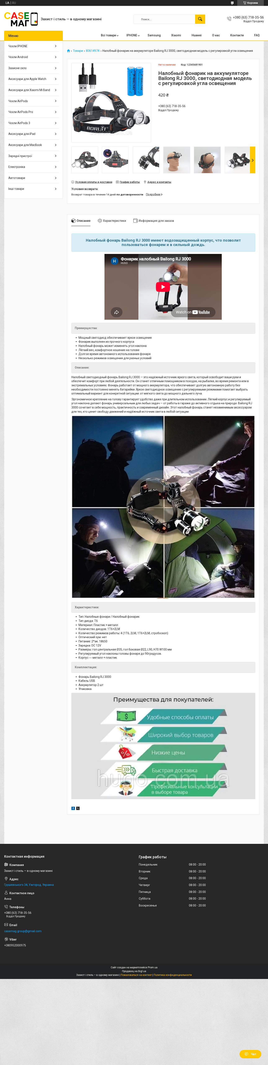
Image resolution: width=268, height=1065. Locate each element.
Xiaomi (176, 35)
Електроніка (16, 167)
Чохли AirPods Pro (20, 112)
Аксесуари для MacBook (25, 145)
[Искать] (200, 19)
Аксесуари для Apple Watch (27, 79)
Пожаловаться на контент (136, 975)
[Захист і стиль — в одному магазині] (21, 19)
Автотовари (16, 178)
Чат (253, 1054)
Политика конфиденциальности (173, 975)
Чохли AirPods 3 (19, 123)
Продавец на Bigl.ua (134, 971)
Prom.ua (152, 967)
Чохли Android (18, 57)
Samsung (154, 35)
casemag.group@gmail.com (22, 931)
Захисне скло (17, 68)
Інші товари (16, 188)
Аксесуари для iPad (21, 134)
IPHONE (131, 35)
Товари (78, 50)
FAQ (257, 35)
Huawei (197, 35)
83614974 (92, 50)
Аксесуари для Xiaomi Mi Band (29, 90)
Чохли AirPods (18, 101)
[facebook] (73, 809)
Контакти (237, 35)
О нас (216, 35)
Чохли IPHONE (17, 46)
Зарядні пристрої (20, 156)
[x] (78, 809)
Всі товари (108, 35)
